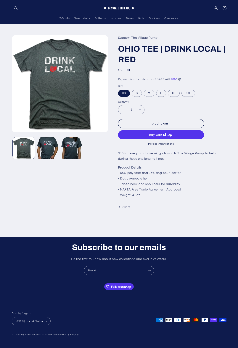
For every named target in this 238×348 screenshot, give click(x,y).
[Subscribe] (149, 270)
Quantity (123, 102)
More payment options (161, 144)
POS (44, 335)
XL (174, 93)
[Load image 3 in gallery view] (72, 148)
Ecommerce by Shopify (66, 335)
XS (124, 93)
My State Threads (31, 335)
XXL (188, 93)
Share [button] (126, 207)
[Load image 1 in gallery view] (24, 148)
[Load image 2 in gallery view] (48, 148)
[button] (16, 8)
